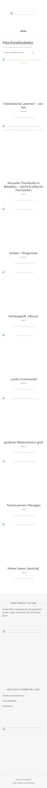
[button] (23, 117)
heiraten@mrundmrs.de (13, 696)
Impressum (8, 706)
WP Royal (30, 783)
